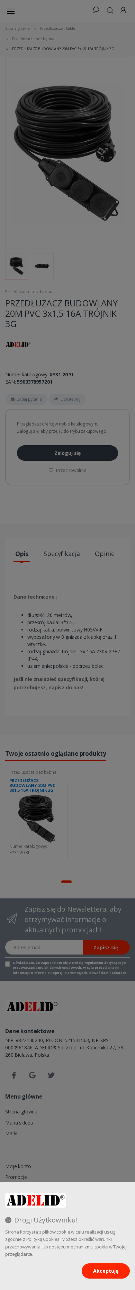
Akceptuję (105, 1270)
